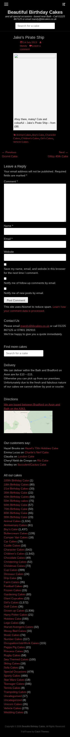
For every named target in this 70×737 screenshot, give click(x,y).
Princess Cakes (13, 651)
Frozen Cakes (12, 590)
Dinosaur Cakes (14, 574)
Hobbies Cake (12, 618)
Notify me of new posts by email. (24, 293)
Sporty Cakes (12, 675)
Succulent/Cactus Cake (32, 464)
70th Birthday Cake (15, 508)
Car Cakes (10, 541)
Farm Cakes (11, 582)
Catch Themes (42, 731)
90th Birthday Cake (15, 517)
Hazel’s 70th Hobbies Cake (41, 448)
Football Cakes (13, 586)
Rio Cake (42, 460)
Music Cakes (12, 634)
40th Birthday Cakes (16, 496)
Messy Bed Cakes (15, 630)
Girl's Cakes (46, 138)
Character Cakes (14, 549)
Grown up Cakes (14, 610)
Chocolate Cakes (14, 557)
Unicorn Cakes (13, 704)
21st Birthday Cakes (16, 488)
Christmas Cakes (14, 565)
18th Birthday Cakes (16, 484)
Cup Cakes (11, 569)
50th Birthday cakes (16, 500)
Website (9, 251)
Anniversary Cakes (15, 525)
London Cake (26, 456)
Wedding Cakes (13, 712)
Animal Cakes (23, 135)
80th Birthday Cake (15, 513)
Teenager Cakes (14, 683)
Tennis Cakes (12, 687)
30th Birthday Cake (15, 492)
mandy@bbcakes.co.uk (34, 325)
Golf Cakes (11, 606)
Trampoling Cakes (15, 691)
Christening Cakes (15, 561)
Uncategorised (13, 695)
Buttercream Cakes (16, 533)
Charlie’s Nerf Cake (37, 452)
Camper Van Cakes (16, 537)
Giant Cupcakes (14, 598)
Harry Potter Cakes (15, 614)
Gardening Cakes (14, 594)
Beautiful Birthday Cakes (35, 12)
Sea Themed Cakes (16, 659)
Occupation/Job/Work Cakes (21, 643)
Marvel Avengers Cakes (18, 626)
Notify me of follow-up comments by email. (30, 282)
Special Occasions (15, 671)
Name (8, 225)
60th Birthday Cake (15, 504)
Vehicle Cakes (20, 142)
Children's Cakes (30, 138)
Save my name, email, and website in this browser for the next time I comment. (35, 270)
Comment (11, 181)
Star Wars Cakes (14, 679)
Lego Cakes (11, 622)
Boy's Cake (38, 135)
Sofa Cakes (11, 667)
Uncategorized (13, 700)
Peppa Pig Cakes (14, 647)
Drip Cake (10, 578)
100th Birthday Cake (16, 480)
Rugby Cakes (12, 655)
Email (8, 238)
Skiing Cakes (12, 663)
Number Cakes (13, 639)
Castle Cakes (12, 545)
